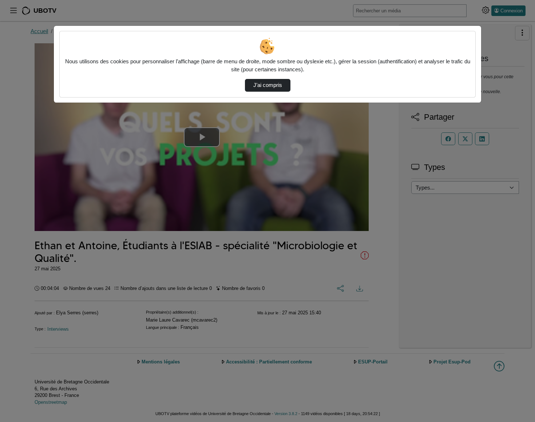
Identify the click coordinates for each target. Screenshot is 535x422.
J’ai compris (267, 85)
